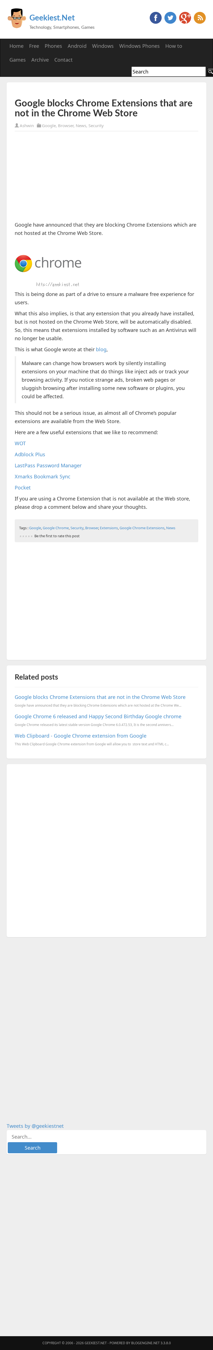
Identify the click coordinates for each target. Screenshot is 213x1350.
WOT (20, 443)
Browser (65, 125)
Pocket (23, 487)
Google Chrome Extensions (142, 527)
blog (101, 349)
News (81, 125)
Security (96, 125)
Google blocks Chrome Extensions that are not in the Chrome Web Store (100, 697)
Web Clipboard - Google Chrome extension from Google (80, 735)
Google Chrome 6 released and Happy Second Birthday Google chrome (98, 716)
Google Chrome (56, 527)
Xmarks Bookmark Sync (42, 476)
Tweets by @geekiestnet (35, 1126)
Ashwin (27, 125)
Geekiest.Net (52, 18)
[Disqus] (106, 849)
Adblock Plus (30, 454)
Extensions (109, 527)
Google (49, 125)
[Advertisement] (79, 90)
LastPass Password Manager (48, 465)
